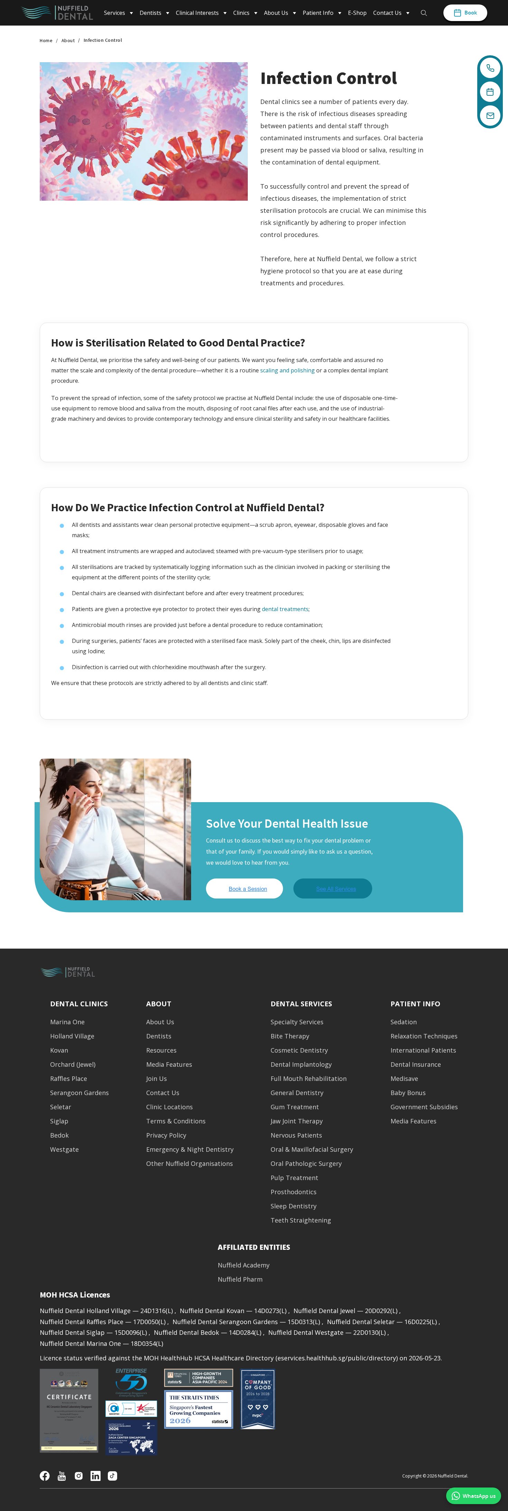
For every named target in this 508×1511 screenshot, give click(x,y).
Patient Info (415, 1003)
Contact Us (162, 1092)
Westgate (64, 1149)
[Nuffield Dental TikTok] (112, 1475)
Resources (161, 1050)
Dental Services (301, 1003)
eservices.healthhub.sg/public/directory (336, 1358)
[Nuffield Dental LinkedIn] (96, 1475)
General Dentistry (297, 1092)
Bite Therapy (290, 1036)
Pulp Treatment (294, 1177)
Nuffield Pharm (240, 1279)
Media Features (169, 1064)
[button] (254, 1247)
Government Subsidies (424, 1107)
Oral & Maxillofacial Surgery (312, 1149)
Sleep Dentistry (294, 1206)
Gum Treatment (295, 1107)
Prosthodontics (294, 1192)
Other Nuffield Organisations (189, 1163)
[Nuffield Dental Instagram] (79, 1475)
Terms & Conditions (176, 1121)
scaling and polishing (287, 370)
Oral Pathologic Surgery (306, 1163)
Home (46, 40)
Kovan (59, 1050)
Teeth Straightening (301, 1220)
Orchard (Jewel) (72, 1064)
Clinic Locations (169, 1107)
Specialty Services (297, 1022)
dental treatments (285, 609)
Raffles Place (68, 1078)
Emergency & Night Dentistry (190, 1149)
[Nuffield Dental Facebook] (45, 1475)
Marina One (67, 1022)
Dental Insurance (416, 1064)
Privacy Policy (166, 1135)
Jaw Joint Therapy (297, 1121)
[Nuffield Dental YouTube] (62, 1475)
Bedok (59, 1135)
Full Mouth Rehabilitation (309, 1078)
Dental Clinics (79, 1003)
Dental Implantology (301, 1064)
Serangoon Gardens (79, 1092)
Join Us (156, 1078)
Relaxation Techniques (424, 1036)
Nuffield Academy (244, 1265)
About (68, 40)
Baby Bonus (408, 1092)
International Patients (423, 1050)
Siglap (59, 1121)
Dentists (158, 1036)
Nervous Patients (296, 1135)
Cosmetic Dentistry (299, 1050)
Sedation (404, 1022)
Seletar (60, 1107)
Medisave (404, 1078)
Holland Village (72, 1036)
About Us (160, 1022)
